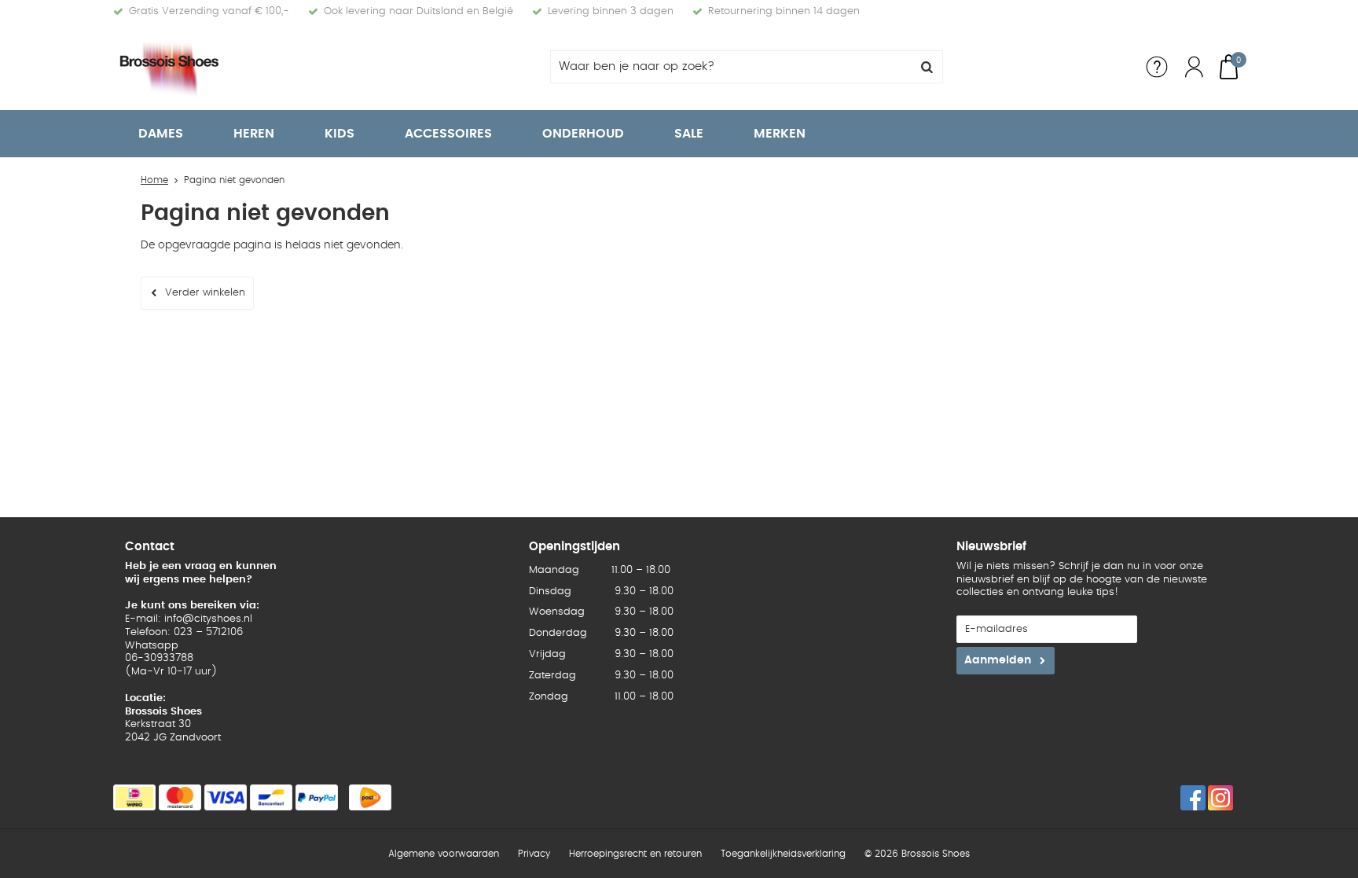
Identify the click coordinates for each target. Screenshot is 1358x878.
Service (1156, 66)
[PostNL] (370, 797)
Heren (253, 133)
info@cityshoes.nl (208, 619)
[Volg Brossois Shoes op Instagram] (1220, 797)
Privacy (534, 853)
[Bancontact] (271, 797)
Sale (688, 133)
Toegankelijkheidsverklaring (783, 853)
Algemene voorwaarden (443, 853)
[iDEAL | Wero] (134, 797)
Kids (339, 133)
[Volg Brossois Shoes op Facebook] (1193, 797)
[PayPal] (316, 797)
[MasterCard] (180, 797)
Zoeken (926, 67)
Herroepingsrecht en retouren (635, 853)
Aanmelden (997, 660)
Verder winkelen (205, 293)
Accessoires (448, 133)
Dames (160, 133)
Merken (780, 133)
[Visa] (225, 797)
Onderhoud (583, 133)
